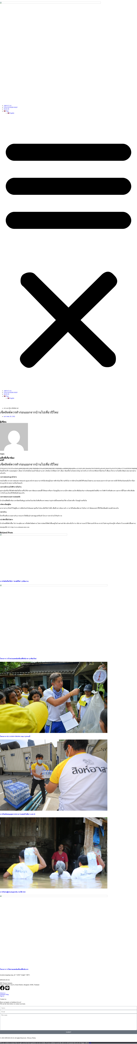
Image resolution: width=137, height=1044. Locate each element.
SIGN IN (6, 109)
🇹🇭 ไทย (6, 111)
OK (90, 1043)
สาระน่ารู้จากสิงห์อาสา (11, 408)
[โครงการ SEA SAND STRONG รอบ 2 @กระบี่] (53, 732)
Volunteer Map (4, 994)
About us (2, 993)
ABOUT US (7, 105)
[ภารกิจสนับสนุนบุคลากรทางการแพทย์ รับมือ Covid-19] (53, 810)
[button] (68, 252)
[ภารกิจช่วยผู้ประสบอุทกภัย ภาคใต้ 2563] (53, 888)
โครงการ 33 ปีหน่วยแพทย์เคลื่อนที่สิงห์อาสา (14, 969)
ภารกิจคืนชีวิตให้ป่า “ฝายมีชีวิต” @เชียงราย (14, 581)
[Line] (7, 988)
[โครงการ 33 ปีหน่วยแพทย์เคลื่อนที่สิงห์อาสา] (53, 896)
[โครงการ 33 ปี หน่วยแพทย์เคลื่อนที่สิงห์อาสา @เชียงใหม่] (53, 585)
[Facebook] (2, 988)
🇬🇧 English (10, 113)
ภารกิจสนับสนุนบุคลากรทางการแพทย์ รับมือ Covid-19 (17, 814)
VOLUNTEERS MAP (10, 107)
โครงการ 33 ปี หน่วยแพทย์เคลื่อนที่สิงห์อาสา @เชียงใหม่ (18, 658)
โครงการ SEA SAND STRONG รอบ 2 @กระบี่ (15, 736)
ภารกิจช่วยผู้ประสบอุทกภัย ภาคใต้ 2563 (13, 892)
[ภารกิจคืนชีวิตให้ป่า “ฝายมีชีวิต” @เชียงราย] (33, 535)
